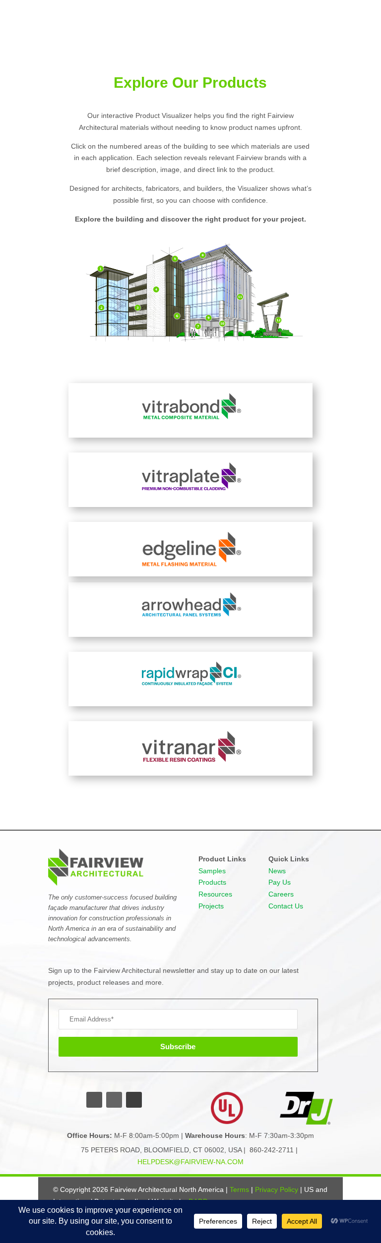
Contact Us (285, 906)
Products (212, 882)
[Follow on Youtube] (134, 1100)
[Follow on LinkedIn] (114, 1100)
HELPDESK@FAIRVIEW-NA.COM (190, 1162)
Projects (211, 906)
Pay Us (279, 882)
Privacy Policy (276, 1189)
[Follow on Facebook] (94, 1100)
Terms (239, 1189)
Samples (212, 871)
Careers (281, 894)
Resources (215, 894)
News (277, 871)
